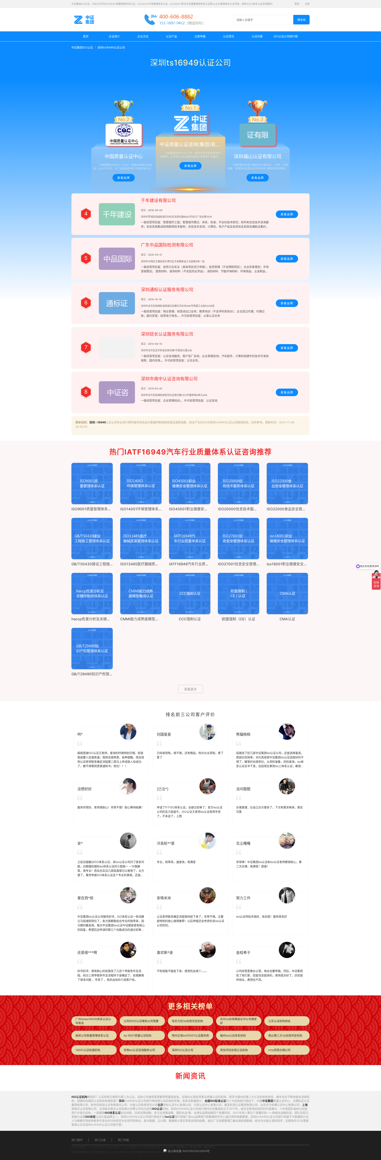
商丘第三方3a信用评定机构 (285, 1035)
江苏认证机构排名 (279, 1021)
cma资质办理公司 (279, 1050)
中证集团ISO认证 (82, 47)
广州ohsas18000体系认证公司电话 (93, 1021)
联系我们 (181, 1147)
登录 (296, 3)
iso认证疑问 (130, 1147)
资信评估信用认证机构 (234, 1050)
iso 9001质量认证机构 (137, 1035)
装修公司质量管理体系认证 (92, 1035)
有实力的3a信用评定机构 (187, 1021)
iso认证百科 (113, 1147)
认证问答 (257, 36)
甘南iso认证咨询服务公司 (139, 1050)
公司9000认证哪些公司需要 (141, 1021)
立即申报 (200, 36)
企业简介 (114, 36)
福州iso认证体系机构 (233, 1035)
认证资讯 (228, 36)
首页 (86, 36)
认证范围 (168, 1147)
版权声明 (209, 1147)
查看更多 (190, 689)
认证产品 (171, 36)
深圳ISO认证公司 (182, 1050)
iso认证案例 (78, 1147)
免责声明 (195, 1147)
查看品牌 (123, 177)
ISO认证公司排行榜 (286, 36)
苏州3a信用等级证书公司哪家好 (238, 1021)
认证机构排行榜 (150, 1147)
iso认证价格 (96, 1147)
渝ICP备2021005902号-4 (147, 1152)
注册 (307, 3)
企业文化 (142, 36)
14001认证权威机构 (87, 1050)
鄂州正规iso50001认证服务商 (190, 1035)
